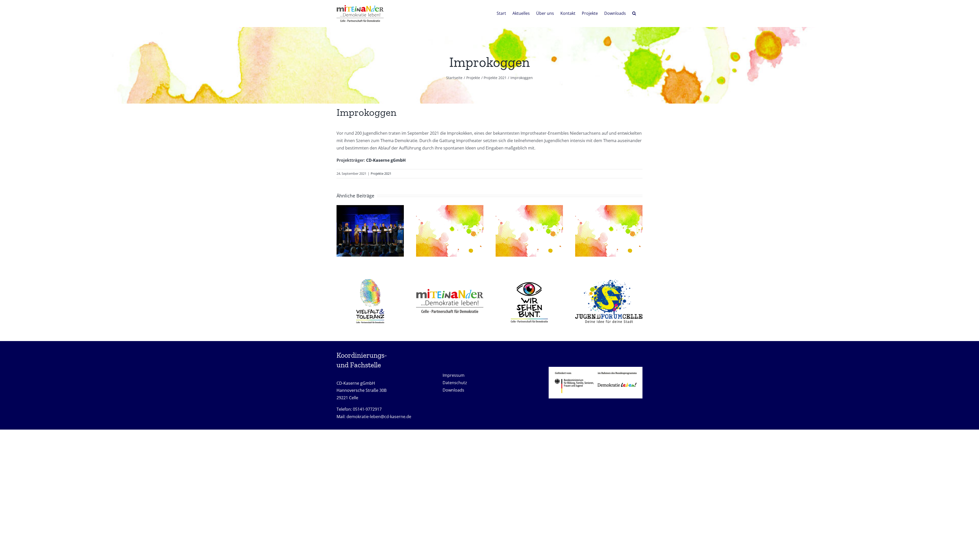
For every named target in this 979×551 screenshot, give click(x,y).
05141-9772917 (367, 409)
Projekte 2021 (381, 173)
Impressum (454, 375)
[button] (634, 13)
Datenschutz (455, 382)
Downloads (453, 390)
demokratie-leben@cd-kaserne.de (378, 416)
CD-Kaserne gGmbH (386, 160)
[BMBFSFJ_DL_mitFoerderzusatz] (595, 369)
